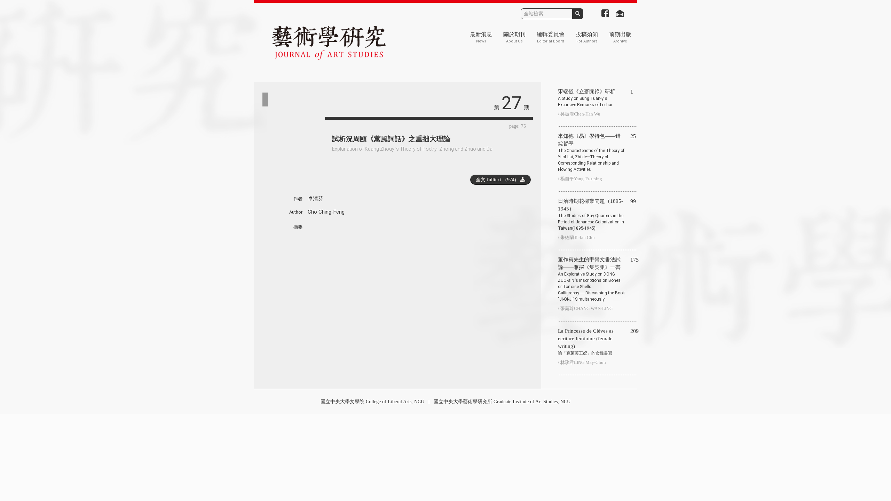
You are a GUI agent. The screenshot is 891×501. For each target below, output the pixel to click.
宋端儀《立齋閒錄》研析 (586, 98)
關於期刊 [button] (514, 37)
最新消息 (481, 37)
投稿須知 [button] (587, 37)
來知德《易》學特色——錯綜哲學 (591, 152)
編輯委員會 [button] (551, 37)
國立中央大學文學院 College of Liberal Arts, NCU (372, 401)
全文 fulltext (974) (498, 179)
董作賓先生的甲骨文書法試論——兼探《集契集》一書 (591, 279)
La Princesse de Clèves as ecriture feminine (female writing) (586, 342)
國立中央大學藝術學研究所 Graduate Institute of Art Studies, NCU (502, 401)
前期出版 (620, 37)
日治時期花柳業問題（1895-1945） (591, 214)
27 (512, 103)
